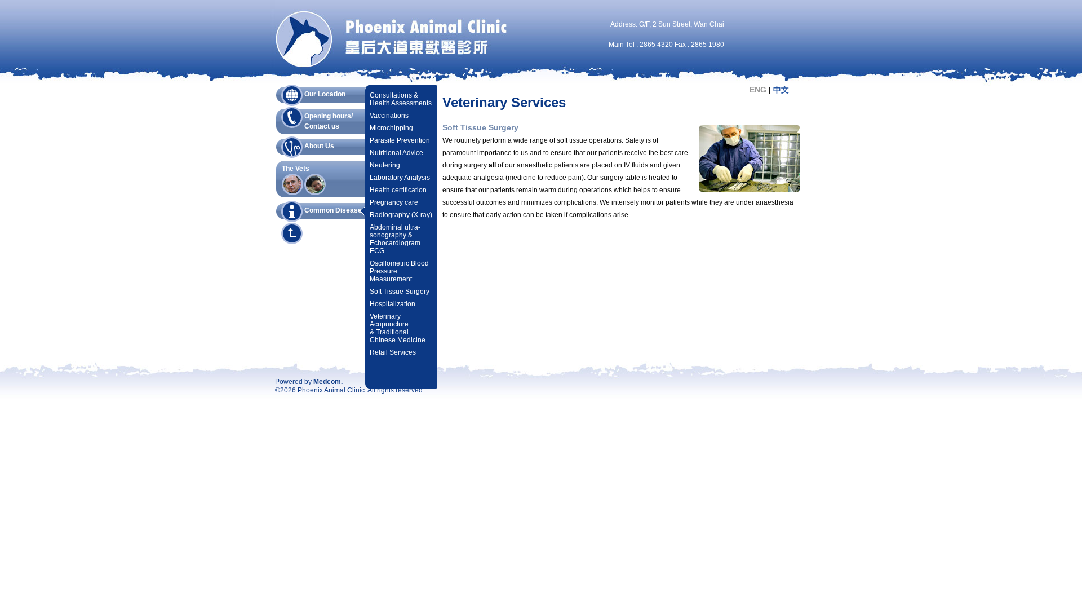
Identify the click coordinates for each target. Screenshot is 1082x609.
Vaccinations (389, 116)
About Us (319, 146)
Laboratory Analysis (400, 178)
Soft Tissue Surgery (399, 291)
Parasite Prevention (400, 140)
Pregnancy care (394, 202)
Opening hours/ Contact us (328, 120)
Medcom (327, 382)
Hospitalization (392, 304)
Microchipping (391, 128)
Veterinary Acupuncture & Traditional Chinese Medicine (397, 328)
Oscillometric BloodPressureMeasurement (399, 271)
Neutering (385, 165)
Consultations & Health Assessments (401, 99)
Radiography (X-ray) (401, 215)
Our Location (324, 94)
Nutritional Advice (396, 153)
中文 (781, 89)
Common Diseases (335, 210)
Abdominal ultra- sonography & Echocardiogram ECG (395, 239)
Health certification (398, 190)
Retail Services (393, 352)
